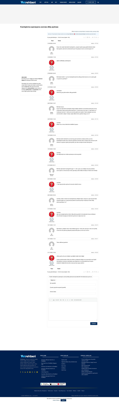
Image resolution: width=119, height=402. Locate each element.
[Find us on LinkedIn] (25, 372)
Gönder (94, 323)
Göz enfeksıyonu (85, 367)
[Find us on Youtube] (30, 372)
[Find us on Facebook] (20, 372)
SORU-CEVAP (72, 2)
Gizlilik (78, 390)
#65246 (96, 208)
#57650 (96, 57)
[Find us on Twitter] (22, 372)
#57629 (96, 43)
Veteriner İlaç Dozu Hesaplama (40, 390)
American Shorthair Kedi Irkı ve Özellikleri (48, 369)
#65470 (96, 225)
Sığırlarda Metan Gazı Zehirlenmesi (69, 361)
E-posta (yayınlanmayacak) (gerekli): (58, 287)
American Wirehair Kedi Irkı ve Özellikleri (48, 360)
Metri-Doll (63, 366)
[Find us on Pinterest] (27, 372)
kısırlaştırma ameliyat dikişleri (79, 31)
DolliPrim (63, 364)
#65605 (96, 252)
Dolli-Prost (63, 370)
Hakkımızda (50, 390)
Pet (40, 2)
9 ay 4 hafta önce (70, 34)
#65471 (96, 238)
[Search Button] (98, 2)
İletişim (83, 390)
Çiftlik (46, 2)
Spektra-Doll (64, 359)
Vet (56, 2)
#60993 (96, 87)
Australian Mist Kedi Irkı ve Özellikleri (49, 374)
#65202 (96, 195)
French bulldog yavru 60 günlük (88, 359)
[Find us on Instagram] (32, 372)
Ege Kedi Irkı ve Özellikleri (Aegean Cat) (49, 363)
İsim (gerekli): (53, 283)
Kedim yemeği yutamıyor (87, 371)
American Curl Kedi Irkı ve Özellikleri (49, 366)
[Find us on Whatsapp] (34, 372)
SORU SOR (91, 2)
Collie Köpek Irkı (44, 372)
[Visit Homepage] (28, 2)
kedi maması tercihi (86, 365)
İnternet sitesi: (53, 291)
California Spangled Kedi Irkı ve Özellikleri (48, 376)
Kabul (63, 400)
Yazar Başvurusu (62, 390)
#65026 (96, 165)
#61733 (96, 119)
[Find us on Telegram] (37, 372)
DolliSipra (63, 368)
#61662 (96, 103)
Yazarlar (55, 390)
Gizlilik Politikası (56, 400)
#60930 (96, 73)
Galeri (79, 2)
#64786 (96, 135)
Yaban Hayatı (63, 2)
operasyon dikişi (96, 31)
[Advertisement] (59, 14)
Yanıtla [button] (92, 43)
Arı (52, 2)
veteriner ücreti (85, 360)
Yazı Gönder (69, 390)
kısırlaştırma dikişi (89, 31)
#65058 (96, 178)
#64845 (96, 149)
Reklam (74, 390)
